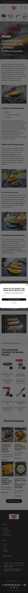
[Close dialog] (26, 285)
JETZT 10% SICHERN (14, 299)
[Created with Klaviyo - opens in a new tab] (13, 308)
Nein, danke (14, 302)
